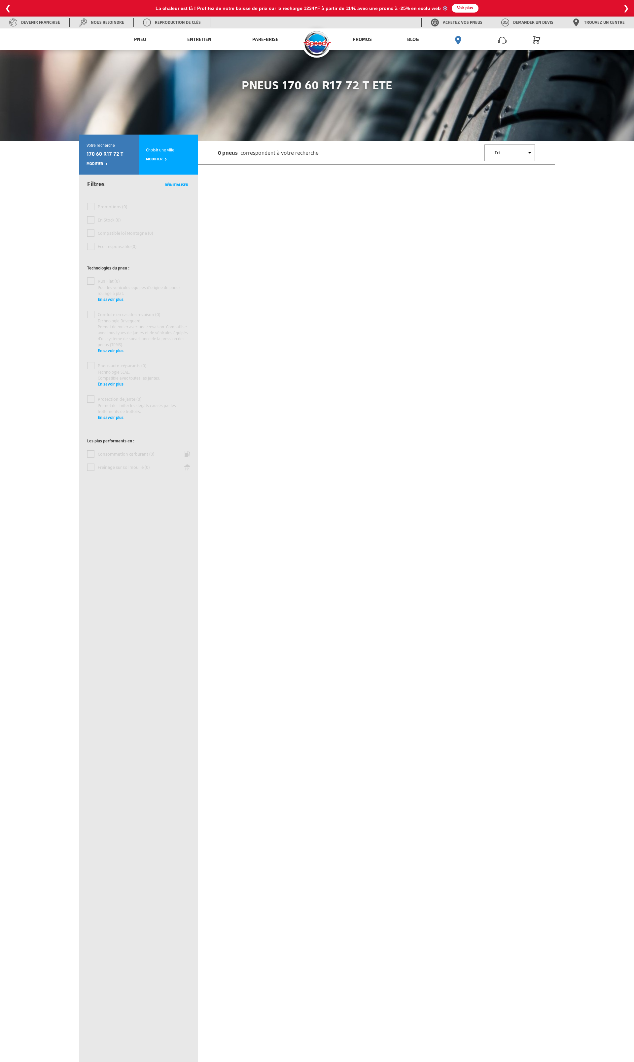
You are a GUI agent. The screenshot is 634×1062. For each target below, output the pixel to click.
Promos (362, 39)
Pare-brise (265, 39)
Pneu (140, 39)
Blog (413, 39)
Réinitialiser (176, 185)
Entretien (199, 39)
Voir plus (465, 8)
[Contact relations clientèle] (502, 39)
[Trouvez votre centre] (458, 39)
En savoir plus (110, 299)
